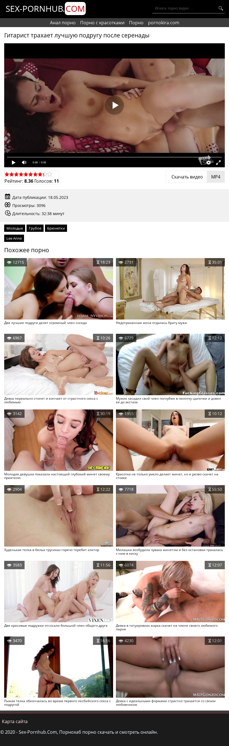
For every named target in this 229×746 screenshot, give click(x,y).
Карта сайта (15, 721)
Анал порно (63, 23)
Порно (136, 23)
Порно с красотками (102, 23)
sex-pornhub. (45, 8)
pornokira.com (163, 23)
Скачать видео (195, 177)
